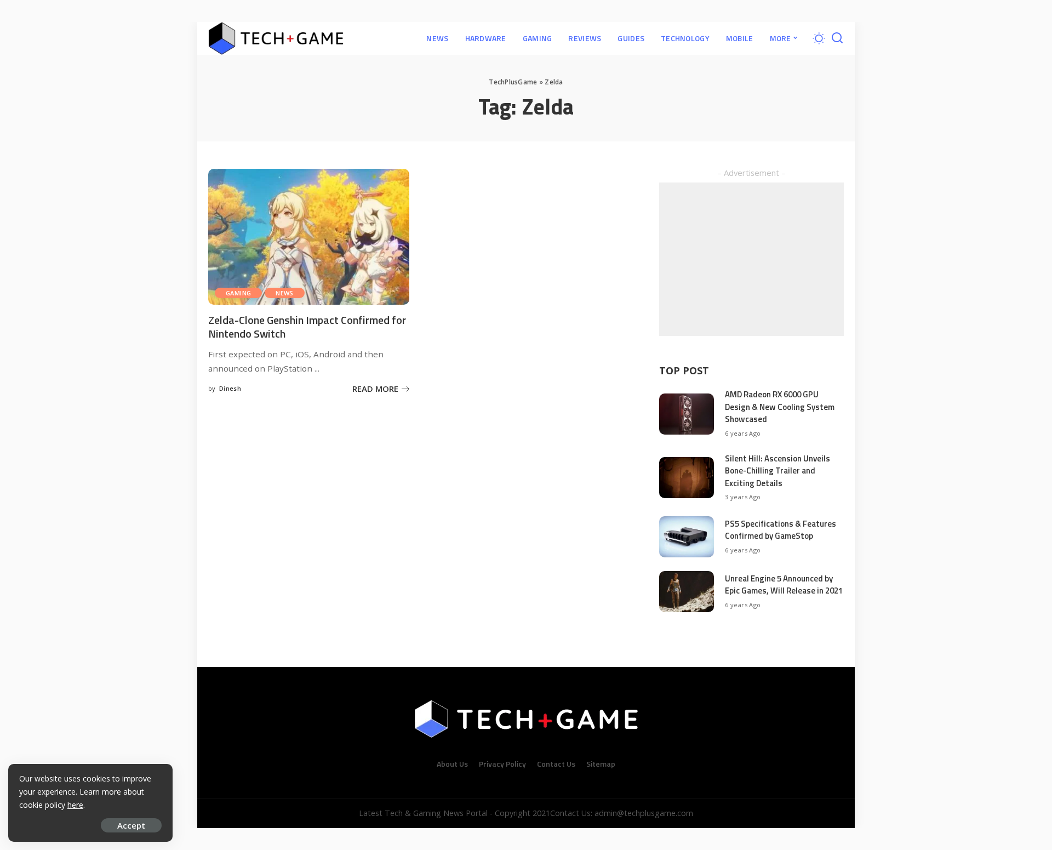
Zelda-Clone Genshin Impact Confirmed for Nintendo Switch (307, 326)
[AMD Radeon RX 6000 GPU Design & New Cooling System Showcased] (686, 414)
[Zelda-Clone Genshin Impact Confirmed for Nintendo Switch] (308, 237)
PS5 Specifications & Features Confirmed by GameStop (780, 530)
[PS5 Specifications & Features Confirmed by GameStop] (686, 536)
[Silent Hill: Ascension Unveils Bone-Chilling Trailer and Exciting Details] (686, 477)
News (285, 293)
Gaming (238, 293)
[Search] (837, 38)
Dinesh (230, 388)
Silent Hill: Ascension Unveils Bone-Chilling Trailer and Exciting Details (777, 470)
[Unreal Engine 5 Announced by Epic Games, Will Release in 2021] (686, 591)
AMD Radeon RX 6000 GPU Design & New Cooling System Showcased (779, 406)
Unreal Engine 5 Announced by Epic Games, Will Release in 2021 (784, 584)
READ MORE (375, 388)
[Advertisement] (751, 259)
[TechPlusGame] (276, 38)
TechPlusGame (513, 82)
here (75, 805)
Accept (131, 825)
